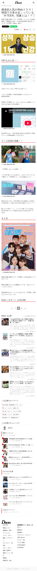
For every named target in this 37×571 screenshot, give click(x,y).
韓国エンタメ (6, 528)
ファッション (6, 533)
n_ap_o (27, 396)
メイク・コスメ (7, 535)
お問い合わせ (21, 537)
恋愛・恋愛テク (7, 550)
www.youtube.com (9, 128)
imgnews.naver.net (9, 272)
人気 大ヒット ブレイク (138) (12, 411)
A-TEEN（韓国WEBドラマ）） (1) (13, 405)
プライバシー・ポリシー (24, 535)
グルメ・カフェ (7, 548)
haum (27, 348)
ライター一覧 (21, 540)
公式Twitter (20, 547)
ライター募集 (21, 542)
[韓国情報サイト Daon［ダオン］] (18, 2)
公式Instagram (21, 545)
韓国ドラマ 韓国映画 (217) (11, 417)
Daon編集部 (12, 491)
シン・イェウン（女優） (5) (11, 408)
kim (28, 379)
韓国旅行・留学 (7, 530)
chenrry (27, 331)
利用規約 (19, 532)
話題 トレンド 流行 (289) (11, 414)
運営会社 (19, 530)
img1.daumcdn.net (9, 55)
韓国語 (5, 558)
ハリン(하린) (12, 440)
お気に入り (28, 29)
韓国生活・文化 (7, 560)
